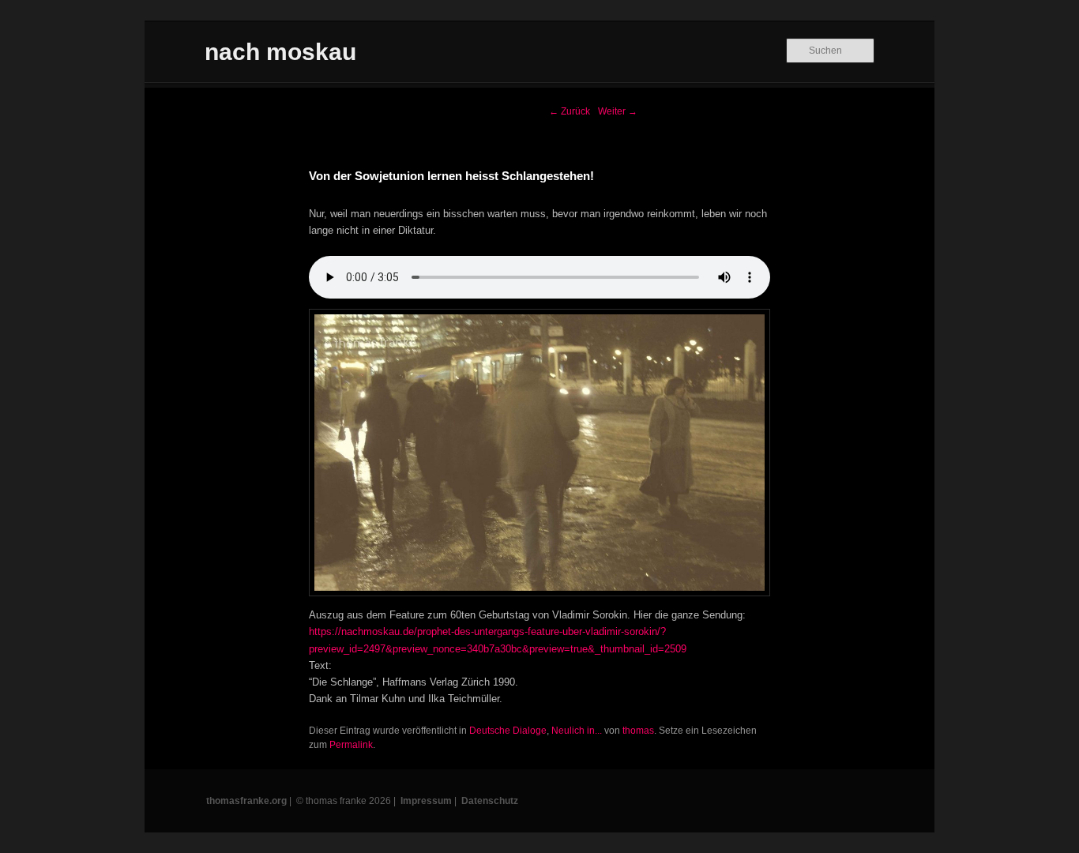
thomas (638, 730)
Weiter (617, 111)
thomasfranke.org (246, 800)
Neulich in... (576, 730)
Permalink (351, 744)
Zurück (569, 111)
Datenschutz (489, 800)
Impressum (426, 800)
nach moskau (280, 52)
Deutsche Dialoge (508, 730)
